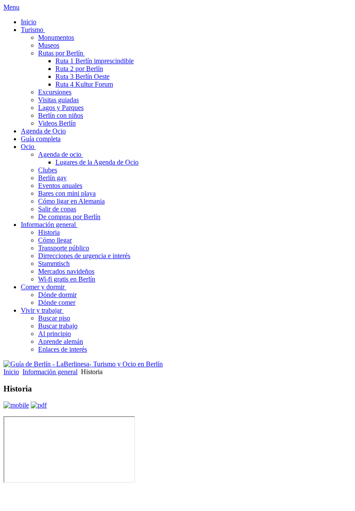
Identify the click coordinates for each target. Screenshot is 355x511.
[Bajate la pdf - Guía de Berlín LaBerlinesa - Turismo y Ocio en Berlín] (39, 405)
